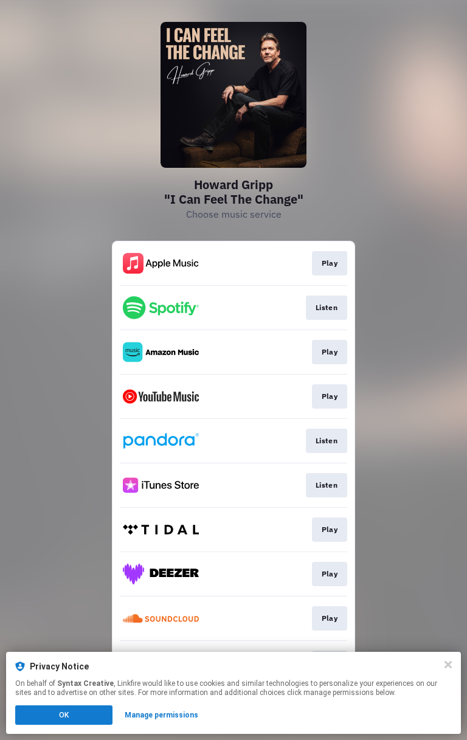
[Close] (448, 664)
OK (64, 715)
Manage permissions (161, 715)
